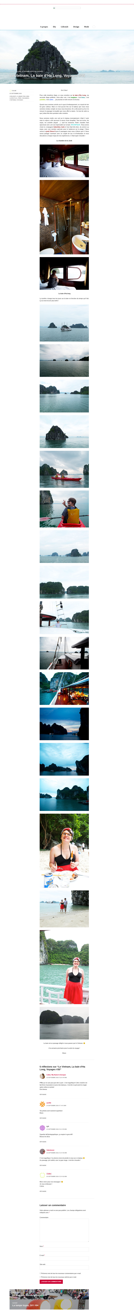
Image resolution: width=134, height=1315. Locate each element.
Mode (86, 27)
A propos (44, 27)
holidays (13, 96)
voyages (20, 100)
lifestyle (13, 98)
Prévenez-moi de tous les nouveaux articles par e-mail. (59, 1277)
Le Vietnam (25, 71)
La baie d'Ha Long (15, 71)
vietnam (13, 100)
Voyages (40, 71)
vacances (26, 98)
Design (76, 27)
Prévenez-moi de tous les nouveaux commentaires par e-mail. (61, 1273)
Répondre (43, 1094)
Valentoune (50, 1150)
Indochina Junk (59, 127)
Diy (54, 27)
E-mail (42, 1255)
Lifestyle (64, 27)
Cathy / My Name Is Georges (56, 1075)
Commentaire (44, 1217)
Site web (42, 1264)
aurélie (48, 1103)
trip (19, 98)
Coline (14, 90)
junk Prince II (50, 131)
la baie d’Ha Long (79, 95)
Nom (42, 1246)
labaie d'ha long (23, 96)
